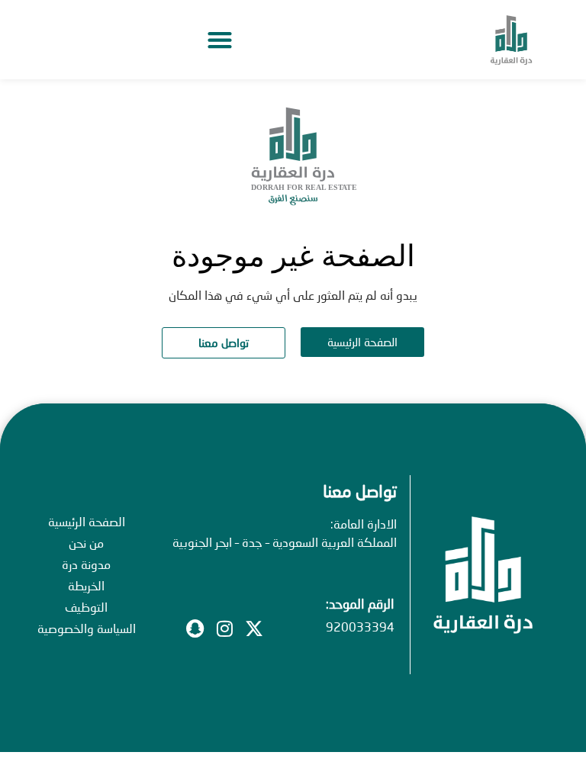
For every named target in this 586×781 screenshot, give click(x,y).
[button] (220, 40)
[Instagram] (224, 628)
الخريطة (86, 585)
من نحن (86, 542)
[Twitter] (254, 628)
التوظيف (86, 606)
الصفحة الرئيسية (86, 521)
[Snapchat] (194, 628)
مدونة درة (86, 564)
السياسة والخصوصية (86, 628)
